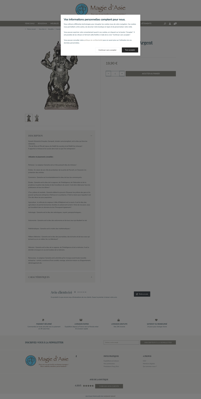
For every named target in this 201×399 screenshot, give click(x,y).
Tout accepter (130, 50)
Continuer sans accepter (108, 50)
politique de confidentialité (93, 40)
